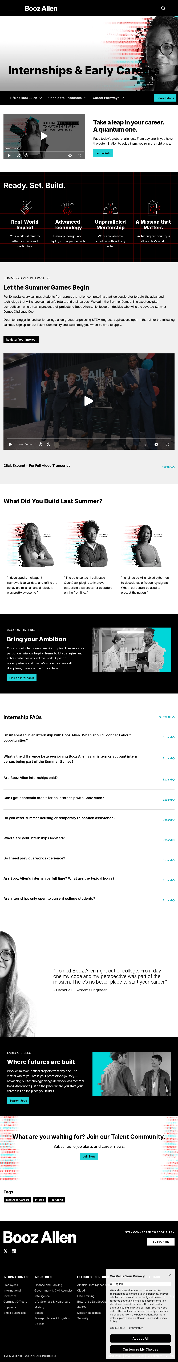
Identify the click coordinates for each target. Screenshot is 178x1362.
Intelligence (42, 1296)
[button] (163, 8)
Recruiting (56, 1199)
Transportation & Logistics (52, 1318)
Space (38, 1312)
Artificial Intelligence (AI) (93, 1285)
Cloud (81, 1290)
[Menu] (11, 8)
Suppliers (9, 1307)
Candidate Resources (65, 98)
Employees (10, 1285)
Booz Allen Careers (17, 1199)
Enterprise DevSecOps (92, 1301)
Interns (39, 1199)
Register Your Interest (21, 339)
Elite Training (85, 1296)
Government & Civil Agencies (53, 1290)
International (12, 1290)
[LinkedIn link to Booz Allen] (14, 1251)
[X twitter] (5, 1251)
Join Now (89, 1156)
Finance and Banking (48, 1285)
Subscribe (161, 1241)
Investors (9, 1296)
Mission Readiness (89, 1312)
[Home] (41, 8)
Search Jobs (165, 98)
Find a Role (103, 153)
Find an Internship (21, 678)
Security (82, 1318)
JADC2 (81, 1307)
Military (39, 1307)
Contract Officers (15, 1301)
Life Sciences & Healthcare (52, 1301)
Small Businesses (14, 1312)
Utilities (39, 1324)
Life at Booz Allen (23, 98)
